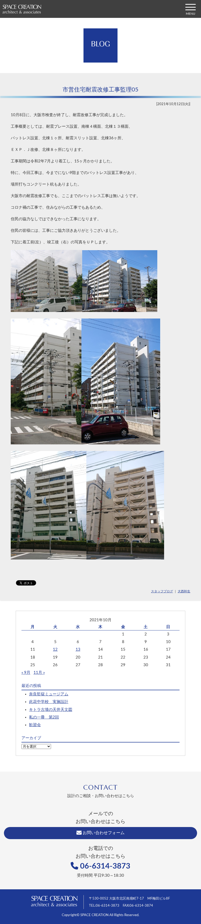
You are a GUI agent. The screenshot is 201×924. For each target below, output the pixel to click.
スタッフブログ (162, 591)
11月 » (39, 673)
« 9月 (25, 673)
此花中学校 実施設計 (48, 702)
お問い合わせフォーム (103, 833)
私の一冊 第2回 (44, 717)
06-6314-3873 (104, 866)
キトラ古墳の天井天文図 (50, 710)
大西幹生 (184, 591)
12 (55, 649)
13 (78, 649)
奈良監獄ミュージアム (48, 694)
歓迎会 (35, 725)
